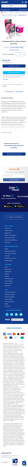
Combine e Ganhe (25, 12)
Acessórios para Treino (22, 15)
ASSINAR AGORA (14, 179)
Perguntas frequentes (10, 294)
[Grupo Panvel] (6, 453)
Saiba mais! (5, 79)
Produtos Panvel (8, 283)
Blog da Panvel (8, 233)
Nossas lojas (7, 242)
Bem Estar (10, 15)
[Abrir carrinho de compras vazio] (26, 2)
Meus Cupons (5, 12)
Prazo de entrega (8, 299)
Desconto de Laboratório (10, 253)
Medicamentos (8, 269)
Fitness (15, 15)
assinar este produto (14, 72)
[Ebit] (15, 462)
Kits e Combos (11, 12)
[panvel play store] (19, 206)
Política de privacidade (10, 237)
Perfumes (7, 276)
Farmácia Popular (9, 260)
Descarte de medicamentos (11, 240)
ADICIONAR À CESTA (14, 66)
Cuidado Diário (8, 271)
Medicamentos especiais (10, 251)
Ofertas (6, 304)
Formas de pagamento (10, 297)
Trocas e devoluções (9, 301)
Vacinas (6, 248)
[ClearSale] (4, 462)
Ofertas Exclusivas (18, 12)
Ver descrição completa (6, 132)
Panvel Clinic (7, 285)
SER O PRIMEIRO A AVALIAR (14, 154)
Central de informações (10, 292)
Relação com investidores (10, 235)
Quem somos (8, 228)
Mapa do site (7, 306)
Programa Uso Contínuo (10, 258)
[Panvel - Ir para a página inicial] (11, 2)
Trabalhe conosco (9, 230)
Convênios (7, 256)
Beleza (6, 267)
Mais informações (14, 50)
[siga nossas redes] (7, 314)
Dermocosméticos (9, 281)
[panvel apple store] (8, 206)
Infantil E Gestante (9, 278)
